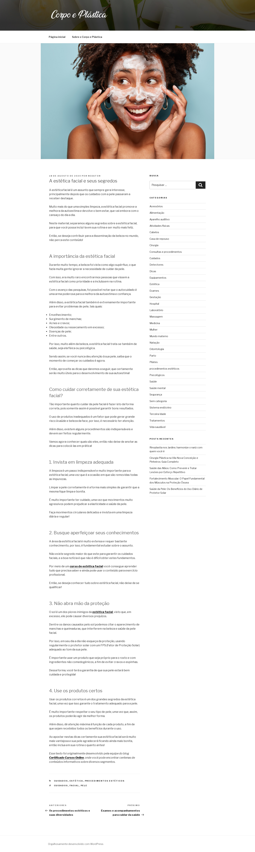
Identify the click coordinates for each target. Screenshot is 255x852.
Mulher (154, 329)
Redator (94, 176)
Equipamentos (158, 277)
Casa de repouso (159, 238)
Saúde (153, 381)
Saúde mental (157, 388)
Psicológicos (157, 375)
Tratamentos (157, 420)
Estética (76, 781)
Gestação (155, 297)
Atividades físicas (160, 225)
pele (84, 785)
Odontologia (157, 349)
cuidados (61, 785)
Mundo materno (159, 336)
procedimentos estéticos (105, 781)
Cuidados (61, 781)
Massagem (156, 316)
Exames (154, 290)
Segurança (156, 394)
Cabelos (154, 232)
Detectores (156, 264)
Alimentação (157, 212)
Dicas (153, 271)
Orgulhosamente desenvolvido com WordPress (75, 843)
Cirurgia (154, 245)
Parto (153, 355)
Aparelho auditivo (160, 219)
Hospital (154, 303)
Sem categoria (158, 401)
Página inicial (57, 36)
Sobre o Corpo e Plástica (87, 36)
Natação (155, 342)
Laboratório (156, 310)
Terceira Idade (158, 413)
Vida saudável (157, 426)
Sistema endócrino (160, 407)
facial (74, 785)
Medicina (155, 323)
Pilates (154, 362)
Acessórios (156, 206)
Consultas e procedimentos (166, 251)
